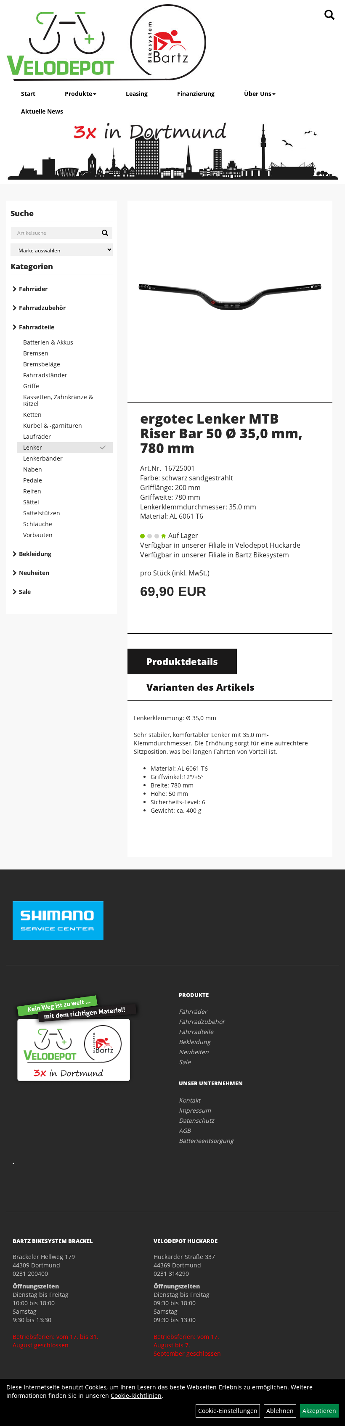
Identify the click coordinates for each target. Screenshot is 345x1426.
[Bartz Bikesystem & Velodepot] (106, 42)
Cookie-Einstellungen (227, 1411)
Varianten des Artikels (200, 687)
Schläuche (37, 524)
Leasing (137, 94)
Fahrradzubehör (42, 308)
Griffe (31, 386)
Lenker (32, 447)
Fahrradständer (45, 375)
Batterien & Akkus (48, 342)
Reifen (32, 491)
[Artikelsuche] (329, 15)
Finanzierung (196, 94)
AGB (185, 1130)
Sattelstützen (41, 513)
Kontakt (189, 1100)
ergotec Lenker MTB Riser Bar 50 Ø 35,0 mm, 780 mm (221, 433)
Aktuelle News (42, 111)
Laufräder (37, 436)
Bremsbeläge (41, 364)
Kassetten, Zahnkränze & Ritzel (58, 400)
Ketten (32, 415)
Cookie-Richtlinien (136, 1395)
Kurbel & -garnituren (52, 425)
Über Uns (257, 94)
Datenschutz (196, 1120)
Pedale (32, 480)
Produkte (78, 94)
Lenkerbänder (43, 458)
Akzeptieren (319, 1411)
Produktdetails (182, 661)
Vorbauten (38, 535)
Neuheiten (34, 573)
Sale (25, 592)
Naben (32, 469)
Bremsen (35, 353)
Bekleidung (35, 554)
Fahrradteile (36, 327)
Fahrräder (33, 289)
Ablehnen (280, 1411)
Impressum (195, 1110)
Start (28, 94)
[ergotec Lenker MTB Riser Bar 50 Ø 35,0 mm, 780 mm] (229, 296)
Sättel (31, 502)
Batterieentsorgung (206, 1141)
